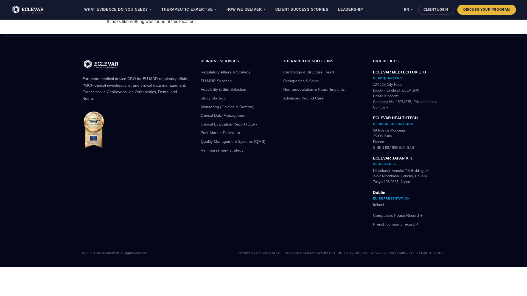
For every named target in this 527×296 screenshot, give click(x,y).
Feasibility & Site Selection (223, 89)
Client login (436, 9)
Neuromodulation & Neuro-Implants (314, 89)
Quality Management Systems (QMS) (233, 141)
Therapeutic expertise (189, 10)
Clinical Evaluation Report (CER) (229, 124)
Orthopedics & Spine (301, 81)
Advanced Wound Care (303, 98)
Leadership (350, 10)
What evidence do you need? (118, 10)
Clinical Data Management (223, 115)
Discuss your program (486, 9)
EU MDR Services (216, 81)
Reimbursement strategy (222, 150)
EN (408, 10)
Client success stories (302, 10)
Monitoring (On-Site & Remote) (227, 107)
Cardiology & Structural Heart (308, 72)
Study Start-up (213, 98)
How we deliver (246, 10)
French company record (394, 224)
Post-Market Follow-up (220, 132)
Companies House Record (396, 215)
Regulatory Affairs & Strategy (226, 72)
